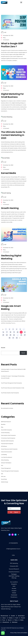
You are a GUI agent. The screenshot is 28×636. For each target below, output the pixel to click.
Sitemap (14, 578)
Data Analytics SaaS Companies (8, 435)
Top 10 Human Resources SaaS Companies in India (12, 388)
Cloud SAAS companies (6, 430)
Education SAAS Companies (7, 440)
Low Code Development (6, 457)
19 (14, 332)
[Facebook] (9, 535)
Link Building (4, 454)
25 (10, 335)
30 (9, 338)
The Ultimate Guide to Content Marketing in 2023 (13, 135)
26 (14, 335)
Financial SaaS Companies (7, 443)
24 (7, 335)
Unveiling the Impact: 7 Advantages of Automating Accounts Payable (12, 377)
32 (16, 338)
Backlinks (3, 424)
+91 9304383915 (13, 543)
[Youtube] (15, 535)
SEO (2, 473)
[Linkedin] (12, 535)
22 (24, 332)
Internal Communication (6, 451)
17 (6, 332)
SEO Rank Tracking (14, 576)
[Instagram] (18, 535)
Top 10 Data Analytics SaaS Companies (10, 392)
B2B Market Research (6, 421)
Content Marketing (5, 432)
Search (3, 347)
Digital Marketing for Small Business (12, 95)
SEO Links (3, 476)
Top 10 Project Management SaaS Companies (11, 383)
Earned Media (8, 173)
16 (3, 332)
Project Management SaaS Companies (10, 471)
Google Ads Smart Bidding (11, 307)
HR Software (4, 446)
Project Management (6, 468)
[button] (21, 2)
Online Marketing (5, 460)
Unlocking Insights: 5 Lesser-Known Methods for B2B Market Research (13, 370)
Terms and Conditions (22, 632)
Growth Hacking (10, 208)
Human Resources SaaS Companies (9, 449)
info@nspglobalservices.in (13, 548)
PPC (2, 465)
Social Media (4, 479)
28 (21, 335)
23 (3, 335)
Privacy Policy (13, 632)
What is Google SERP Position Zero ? (12, 45)
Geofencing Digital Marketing (11, 257)
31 (13, 338)
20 (17, 332)
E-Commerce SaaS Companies (8, 438)
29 (24, 335)
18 (10, 332)
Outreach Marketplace (6, 462)
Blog (4, 37)
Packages (14, 574)
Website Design (4, 482)
